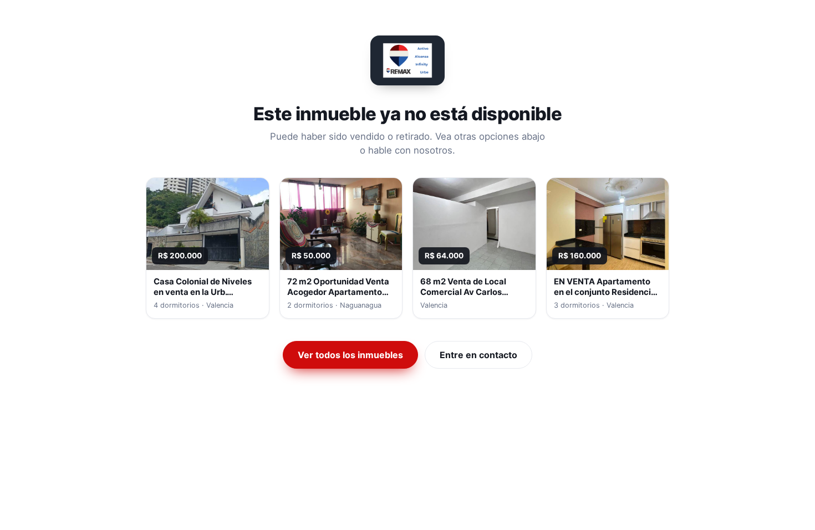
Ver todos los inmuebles (350, 354)
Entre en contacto (478, 354)
